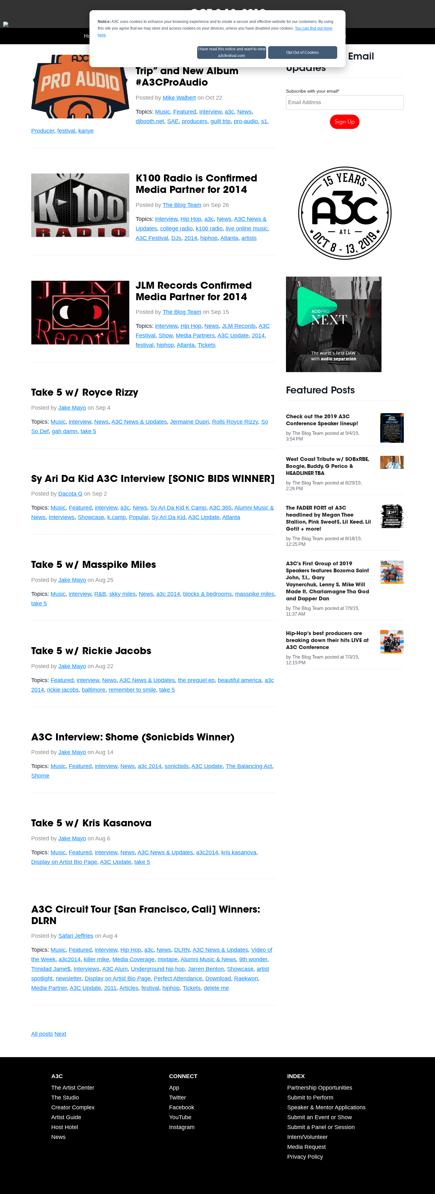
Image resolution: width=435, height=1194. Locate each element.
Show (166, 335)
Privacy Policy (305, 1157)
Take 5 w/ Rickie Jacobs (91, 652)
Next (60, 1034)
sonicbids (177, 766)
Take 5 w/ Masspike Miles (93, 565)
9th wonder (253, 959)
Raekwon (246, 978)
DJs (176, 238)
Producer (42, 131)
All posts (42, 1034)
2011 (110, 988)
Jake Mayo (72, 408)
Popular (138, 517)
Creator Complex (73, 1107)
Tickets (207, 345)
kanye (86, 131)
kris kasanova (238, 852)
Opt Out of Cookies (302, 52)
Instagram (182, 1127)
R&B (100, 594)
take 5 (88, 431)
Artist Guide (66, 1117)
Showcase (91, 517)
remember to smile (132, 690)
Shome (40, 776)
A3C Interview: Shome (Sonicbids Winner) (133, 738)
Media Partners (195, 335)
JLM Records (239, 326)
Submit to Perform (310, 1097)
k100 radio (209, 228)
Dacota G (70, 494)
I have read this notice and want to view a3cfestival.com (232, 52)
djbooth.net (150, 121)
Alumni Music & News (208, 959)
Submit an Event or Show (319, 1117)
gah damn (64, 431)
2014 (190, 238)
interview (210, 112)
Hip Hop (191, 219)
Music (162, 112)
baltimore (93, 690)
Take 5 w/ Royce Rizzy (84, 393)
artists (249, 238)
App (174, 1087)
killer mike (96, 959)
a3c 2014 (168, 594)
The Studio (65, 1097)
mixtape (168, 959)
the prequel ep (196, 680)
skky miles (122, 594)
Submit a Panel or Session (321, 1127)
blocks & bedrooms (207, 594)
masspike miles (254, 594)
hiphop (209, 238)
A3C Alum (115, 969)
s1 (264, 121)
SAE (173, 121)
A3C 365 (220, 508)
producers (194, 121)
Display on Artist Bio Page (64, 862)
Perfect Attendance (178, 978)
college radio (176, 228)
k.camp (116, 517)
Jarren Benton (206, 969)
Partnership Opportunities (319, 1087)
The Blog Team (182, 205)
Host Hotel (64, 1127)
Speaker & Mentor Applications (326, 1107)
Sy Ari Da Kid (168, 517)
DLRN (182, 950)
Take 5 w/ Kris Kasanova (91, 824)
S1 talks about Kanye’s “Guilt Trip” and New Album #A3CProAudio (205, 72)
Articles (128, 988)
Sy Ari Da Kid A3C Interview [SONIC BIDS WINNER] (153, 479)
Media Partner (49, 988)
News (244, 112)
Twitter (177, 1097)
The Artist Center (72, 1087)
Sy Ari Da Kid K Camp (178, 508)
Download (218, 978)
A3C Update (233, 335)
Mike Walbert (179, 98)
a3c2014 (207, 852)
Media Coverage (133, 959)
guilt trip (220, 121)
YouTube (180, 1117)
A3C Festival (152, 238)
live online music (247, 228)
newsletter (69, 978)
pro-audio (246, 121)
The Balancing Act (249, 766)
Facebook (181, 1107)
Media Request (306, 1147)
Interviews (62, 517)
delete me (216, 988)
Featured (184, 112)
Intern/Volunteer (307, 1137)
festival (66, 131)
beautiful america (239, 680)
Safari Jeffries (75, 936)
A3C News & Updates (139, 422)
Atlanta (229, 238)
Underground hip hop (158, 969)
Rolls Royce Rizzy (235, 422)
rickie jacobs (63, 690)
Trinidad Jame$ (50, 969)
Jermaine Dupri (189, 422)
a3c (229, 112)
